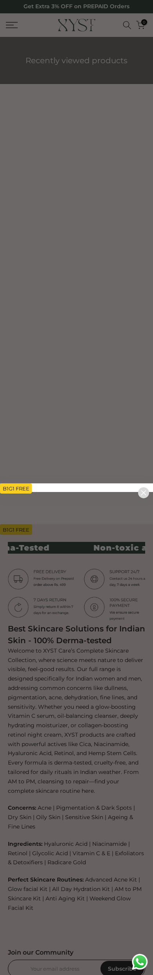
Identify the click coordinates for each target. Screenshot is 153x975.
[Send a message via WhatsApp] (140, 962)
